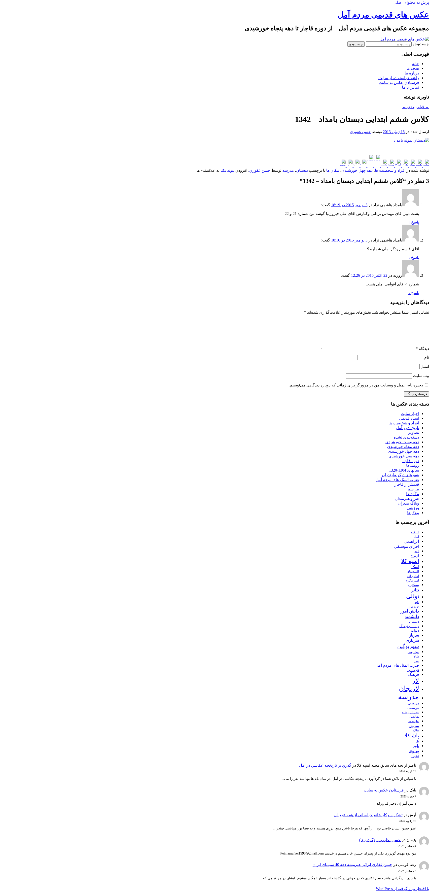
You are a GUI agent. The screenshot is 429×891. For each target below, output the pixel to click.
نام (426, 357)
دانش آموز (409, 611)
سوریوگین (408, 646)
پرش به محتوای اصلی (411, 2)
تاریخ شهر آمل (407, 428)
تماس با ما (410, 87)
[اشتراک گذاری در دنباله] (404, 166)
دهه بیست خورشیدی (402, 442)
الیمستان (413, 571)
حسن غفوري (360, 132)
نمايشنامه (413, 721)
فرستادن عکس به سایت (399, 82)
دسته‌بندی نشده (406, 437)
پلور (416, 746)
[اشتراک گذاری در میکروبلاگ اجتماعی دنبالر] (411, 166)
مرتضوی (413, 703)
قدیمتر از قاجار (406, 484)
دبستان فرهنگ (409, 626)
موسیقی (413, 708)
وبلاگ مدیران (408, 503)
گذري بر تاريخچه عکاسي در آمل (325, 765)
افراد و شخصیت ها (390, 170)
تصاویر (413, 432)
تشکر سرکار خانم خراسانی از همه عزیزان (368, 815)
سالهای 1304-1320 (404, 470)
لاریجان (409, 688)
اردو (417, 551)
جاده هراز (413, 606)
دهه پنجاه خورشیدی (403, 447)
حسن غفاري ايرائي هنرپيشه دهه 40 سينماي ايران (352, 864)
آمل (416, 537)
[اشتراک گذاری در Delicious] (343, 166)
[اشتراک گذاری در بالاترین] (425, 166)
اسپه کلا (410, 561)
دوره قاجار (410, 461)
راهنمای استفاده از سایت (398, 78)
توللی (412, 596)
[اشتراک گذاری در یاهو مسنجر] (356, 166)
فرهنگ (413, 674)
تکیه (417, 602)
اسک (415, 567)
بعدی (408, 107)
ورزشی (413, 508)
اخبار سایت (410, 413)
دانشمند (412, 616)
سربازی (412, 640)
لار (415, 680)
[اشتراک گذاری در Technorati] (349, 166)
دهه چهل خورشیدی (357, 170)
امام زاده (413, 576)
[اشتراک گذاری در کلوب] (418, 166)
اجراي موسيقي (406, 546)
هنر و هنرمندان (407, 498)
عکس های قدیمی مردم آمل (383, 14)
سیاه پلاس (413, 652)
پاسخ (413, 222)
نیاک (416, 730)
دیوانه (415, 630)
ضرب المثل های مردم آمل (397, 480)
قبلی (422, 107)
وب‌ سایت (421, 376)
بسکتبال (413, 585)
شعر (416, 661)
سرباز (414, 635)
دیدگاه (422, 348)
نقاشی (414, 717)
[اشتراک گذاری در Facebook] (383, 166)
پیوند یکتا (227, 170)
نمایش (414, 725)
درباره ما (412, 73)
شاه (416, 656)
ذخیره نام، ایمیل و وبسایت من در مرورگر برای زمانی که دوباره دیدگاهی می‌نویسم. (356, 385)
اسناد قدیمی (409, 418)
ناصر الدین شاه (410, 712)
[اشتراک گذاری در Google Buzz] (376, 166)
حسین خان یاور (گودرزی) (380, 840)
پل (417, 741)
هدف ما (412, 68)
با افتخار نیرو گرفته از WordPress (402, 889)
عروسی (413, 670)
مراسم (413, 489)
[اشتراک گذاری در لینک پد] (397, 166)
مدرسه (288, 170)
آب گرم (415, 532)
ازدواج (415, 555)
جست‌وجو (421, 44)
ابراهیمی (411, 541)
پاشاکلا (411, 736)
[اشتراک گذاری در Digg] (362, 166)
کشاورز (415, 756)
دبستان (302, 170)
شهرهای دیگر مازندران (400, 475)
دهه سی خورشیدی (404, 456)
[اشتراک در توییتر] (390, 166)
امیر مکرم (412, 580)
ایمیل (425, 366)
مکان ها (332, 170)
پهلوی (414, 750)
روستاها (412, 465)
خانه (415, 64)
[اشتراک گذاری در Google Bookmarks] (369, 166)
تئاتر (415, 589)
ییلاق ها (413, 513)
